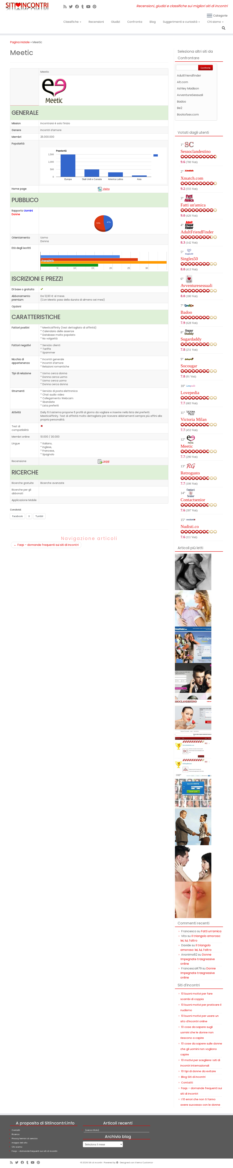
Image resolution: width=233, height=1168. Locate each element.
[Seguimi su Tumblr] (83, 6)
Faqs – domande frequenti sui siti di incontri (46, 545)
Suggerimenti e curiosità (180, 22)
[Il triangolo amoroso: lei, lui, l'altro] (193, 572)
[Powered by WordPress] (117, 1162)
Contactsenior (193, 499)
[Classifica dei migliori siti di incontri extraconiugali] (193, 754)
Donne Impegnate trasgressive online (197, 959)
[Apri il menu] (209, 16)
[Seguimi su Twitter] (72, 6)
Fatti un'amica (193, 205)
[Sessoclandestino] (193, 717)
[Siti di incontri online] (193, 608)
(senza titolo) (92, 1130)
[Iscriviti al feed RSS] (66, 6)
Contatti (187, 1082)
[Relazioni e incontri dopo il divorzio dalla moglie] (193, 827)
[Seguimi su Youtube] (89, 6)
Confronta (134, 22)
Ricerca (15, 1134)
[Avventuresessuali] (193, 681)
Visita (106, 189)
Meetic (187, 446)
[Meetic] (193, 790)
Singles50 (189, 258)
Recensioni (96, 22)
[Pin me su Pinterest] (96, 6)
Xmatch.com (192, 178)
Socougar (189, 365)
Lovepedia (190, 392)
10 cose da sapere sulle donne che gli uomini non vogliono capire (201, 1049)
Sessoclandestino (196, 151)
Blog (152, 22)
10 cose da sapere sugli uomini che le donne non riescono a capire (197, 1032)
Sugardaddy (191, 339)
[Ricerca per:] (224, 28)
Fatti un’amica (211, 931)
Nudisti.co (190, 526)
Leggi (105, 461)
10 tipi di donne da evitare (198, 1071)
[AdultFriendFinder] (193, 644)
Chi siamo (214, 22)
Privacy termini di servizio (24, 1138)
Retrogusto (190, 473)
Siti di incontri (95, 1162)
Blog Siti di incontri (193, 1077)
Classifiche (71, 22)
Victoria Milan (194, 419)
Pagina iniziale (20, 42)
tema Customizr (144, 1162)
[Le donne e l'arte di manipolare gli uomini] (193, 863)
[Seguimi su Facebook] (78, 6)
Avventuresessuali (196, 285)
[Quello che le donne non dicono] (193, 899)
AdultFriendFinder (197, 232)
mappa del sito (19, 1142)
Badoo (186, 312)
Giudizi (115, 22)
